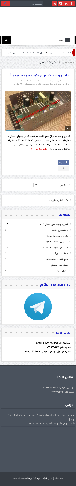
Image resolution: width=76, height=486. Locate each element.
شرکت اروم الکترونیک (36, 478)
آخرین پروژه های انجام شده (54, 224)
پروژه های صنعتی (59, 265)
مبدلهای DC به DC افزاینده (55, 242)
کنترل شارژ (62, 271)
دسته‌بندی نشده (60, 230)
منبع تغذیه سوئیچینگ (35, 84)
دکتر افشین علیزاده (58, 200)
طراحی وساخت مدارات (57, 84)
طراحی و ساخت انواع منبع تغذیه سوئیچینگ (39, 75)
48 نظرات (18, 84)
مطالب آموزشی (60, 253)
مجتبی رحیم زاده (55, 81)
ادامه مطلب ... (39, 149)
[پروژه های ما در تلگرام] (38, 306)
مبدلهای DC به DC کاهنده (55, 247)
